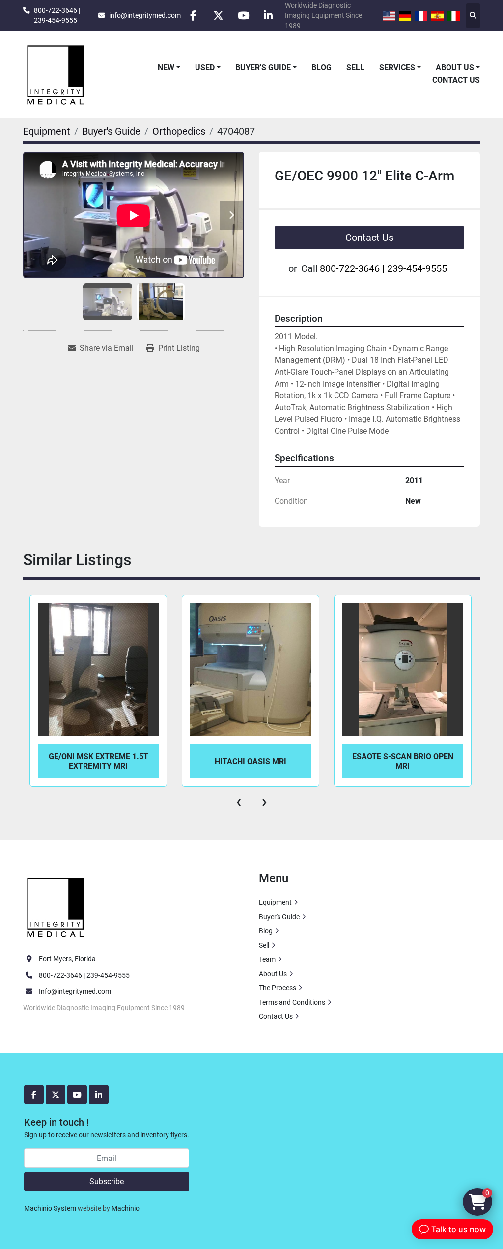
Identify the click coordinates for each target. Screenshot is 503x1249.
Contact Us (456, 80)
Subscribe (106, 1181)
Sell (355, 67)
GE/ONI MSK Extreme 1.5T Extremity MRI (98, 761)
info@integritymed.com (145, 15)
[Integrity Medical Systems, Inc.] (56, 906)
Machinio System (50, 1208)
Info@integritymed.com (75, 991)
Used (205, 67)
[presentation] (239, 801)
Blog (321, 67)
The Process (277, 988)
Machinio (126, 1208)
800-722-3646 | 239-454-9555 (57, 15)
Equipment (275, 902)
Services (397, 67)
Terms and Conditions (292, 1002)
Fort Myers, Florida (67, 959)
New (166, 67)
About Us (455, 67)
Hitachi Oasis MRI (250, 761)
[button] (169, 68)
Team (267, 959)
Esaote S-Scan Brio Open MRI (402, 761)
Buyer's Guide (263, 67)
